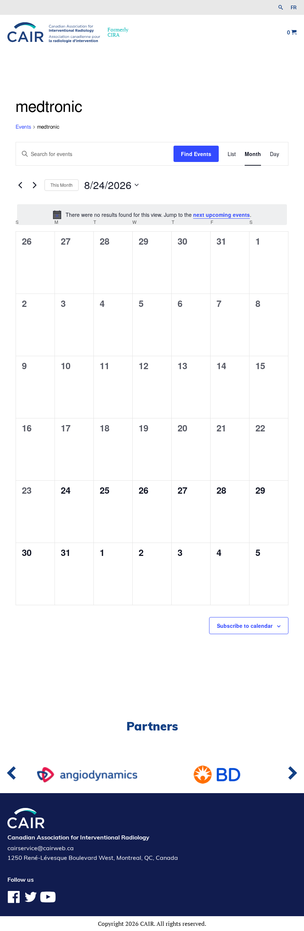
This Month (61, 185)
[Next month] (34, 184)
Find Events (196, 154)
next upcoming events (221, 214)
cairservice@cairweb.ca (40, 848)
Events (23, 127)
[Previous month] (20, 184)
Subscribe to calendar (244, 625)
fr (294, 7)
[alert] (152, 214)
